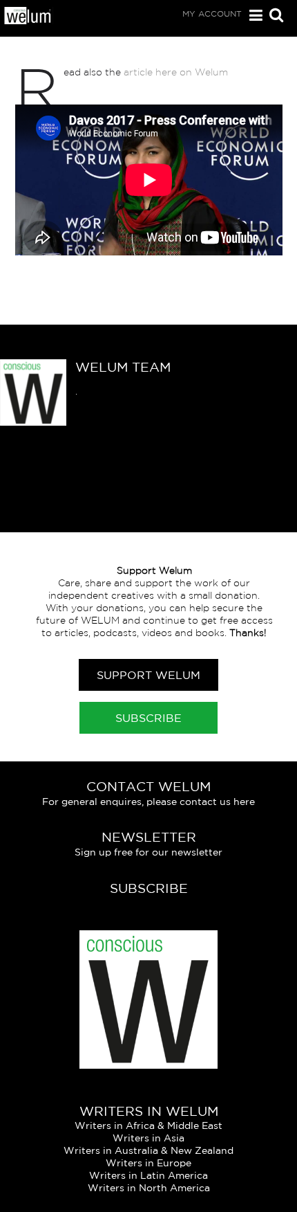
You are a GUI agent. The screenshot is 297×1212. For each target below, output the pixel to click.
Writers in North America (149, 1187)
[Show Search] (272, 16)
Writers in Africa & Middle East (148, 1125)
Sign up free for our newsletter (148, 852)
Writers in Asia (148, 1137)
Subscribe (148, 718)
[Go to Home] (28, 21)
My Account (212, 13)
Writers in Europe (148, 1162)
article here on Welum (174, 72)
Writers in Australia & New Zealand (148, 1150)
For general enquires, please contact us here (148, 801)
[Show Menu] (252, 15)
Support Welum (148, 675)
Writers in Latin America (148, 1175)
